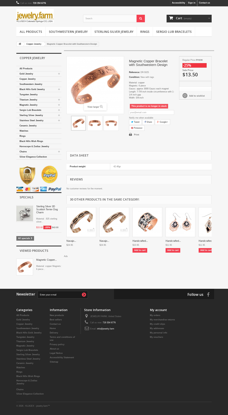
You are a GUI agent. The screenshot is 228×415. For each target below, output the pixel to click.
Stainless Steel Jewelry (31, 120)
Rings (144, 32)
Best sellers (56, 319)
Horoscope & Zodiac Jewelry (34, 146)
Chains (23, 151)
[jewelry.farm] (47, 16)
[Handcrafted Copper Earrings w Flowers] (180, 222)
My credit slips (157, 324)
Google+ (163, 122)
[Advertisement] (139, 265)
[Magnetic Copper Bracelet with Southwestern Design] (78, 123)
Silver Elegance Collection (33, 157)
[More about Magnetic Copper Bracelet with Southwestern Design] (24, 267)
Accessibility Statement (62, 357)
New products (57, 315)
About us (54, 349)
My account (158, 310)
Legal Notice (56, 353)
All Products (31, 32)
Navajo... (71, 240)
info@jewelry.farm (105, 328)
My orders (155, 315)
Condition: (134, 77)
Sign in (191, 3)
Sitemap (54, 362)
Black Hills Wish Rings (31, 141)
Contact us (204, 3)
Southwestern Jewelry (68, 32)
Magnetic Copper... (46, 259)
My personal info (158, 332)
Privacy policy (57, 344)
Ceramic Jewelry (28, 125)
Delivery (54, 332)
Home (53, 328)
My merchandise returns (162, 319)
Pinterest (137, 128)
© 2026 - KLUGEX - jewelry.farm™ (33, 406)
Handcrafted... (140, 240)
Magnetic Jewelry (28, 105)
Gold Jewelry (26, 73)
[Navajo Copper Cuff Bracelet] (81, 222)
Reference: (134, 72)
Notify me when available (141, 118)
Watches (24, 131)
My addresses (157, 328)
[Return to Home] (20, 44)
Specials (26, 197)
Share (149, 122)
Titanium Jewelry (28, 99)
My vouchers (156, 337)
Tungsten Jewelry (29, 94)
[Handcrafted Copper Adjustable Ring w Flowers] (147, 222)
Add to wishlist (196, 96)
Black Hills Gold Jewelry (32, 89)
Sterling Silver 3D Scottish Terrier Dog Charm (47, 209)
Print (136, 134)
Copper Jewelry (28, 79)
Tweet (136, 122)
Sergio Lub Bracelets (174, 32)
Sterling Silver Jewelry (113, 32)
